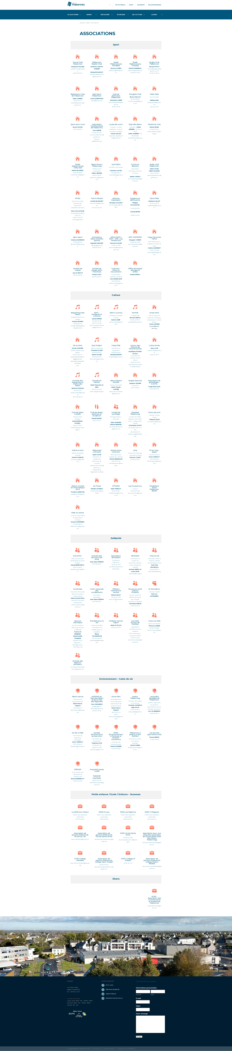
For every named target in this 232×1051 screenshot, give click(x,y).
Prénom (138, 995)
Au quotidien (73, 14)
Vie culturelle (120, 5)
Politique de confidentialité (125, 1048)
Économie (121, 14)
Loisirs (154, 14)
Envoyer (139, 1036)
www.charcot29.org (154, 571)
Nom (152, 995)
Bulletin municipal (154, 5)
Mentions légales (108, 1048)
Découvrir (105, 14)
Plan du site (96, 1048)
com (77, 365)
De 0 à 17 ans (137, 14)
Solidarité (140, 5)
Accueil (82, 23)
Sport (131, 5)
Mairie (89, 14)
